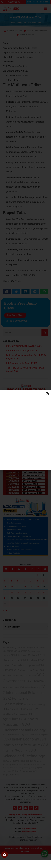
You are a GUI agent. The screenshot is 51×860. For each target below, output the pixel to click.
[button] (47, 394)
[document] (25, 430)
